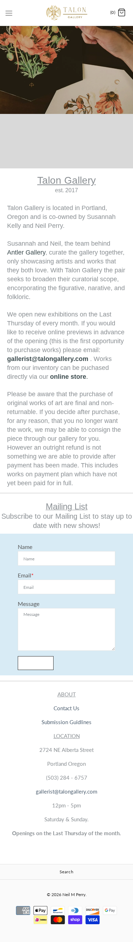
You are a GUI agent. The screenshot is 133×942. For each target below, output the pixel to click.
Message (28, 603)
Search (67, 871)
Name (25, 546)
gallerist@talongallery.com (47, 358)
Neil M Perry (73, 894)
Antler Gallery (26, 252)
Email (24, 575)
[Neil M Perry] (66, 13)
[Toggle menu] (9, 12)
